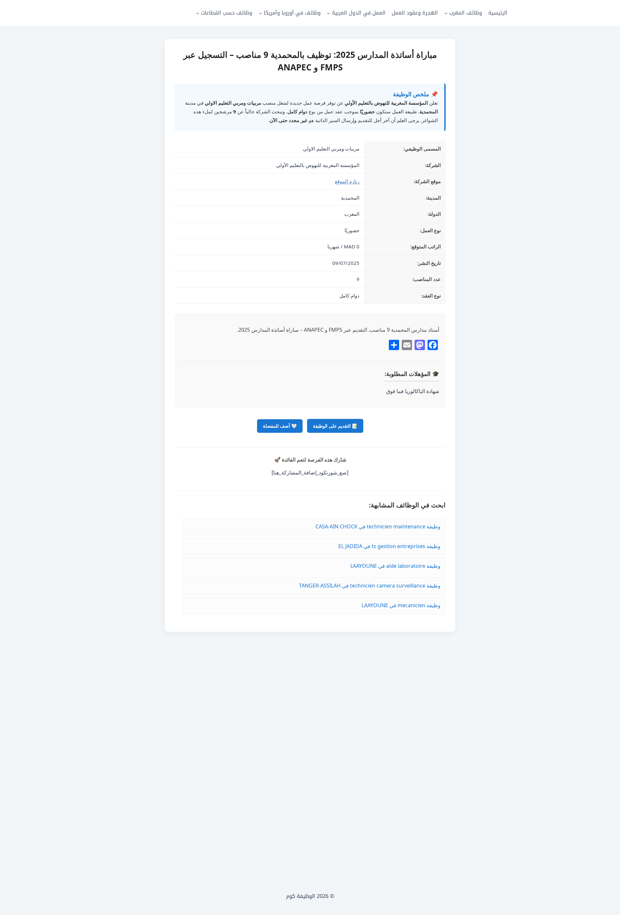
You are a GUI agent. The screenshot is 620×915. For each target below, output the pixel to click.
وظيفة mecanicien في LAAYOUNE (401, 605)
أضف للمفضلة (280, 426)
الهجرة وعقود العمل (415, 13)
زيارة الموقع (347, 181)
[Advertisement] (310, 751)
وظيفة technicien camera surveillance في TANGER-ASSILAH (369, 585)
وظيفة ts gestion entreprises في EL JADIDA (389, 546)
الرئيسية (497, 13)
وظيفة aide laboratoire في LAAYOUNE (395, 565)
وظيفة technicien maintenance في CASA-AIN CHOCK (377, 526)
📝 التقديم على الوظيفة (335, 426)
